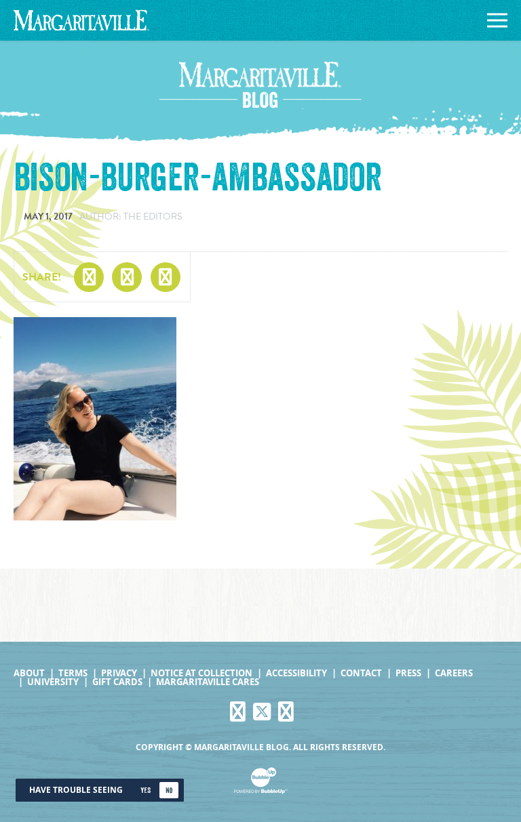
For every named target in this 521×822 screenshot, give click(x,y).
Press (408, 673)
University (53, 682)
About (29, 673)
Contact (361, 673)
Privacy (119, 673)
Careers (454, 673)
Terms (73, 673)
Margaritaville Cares (207, 682)
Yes (145, 790)
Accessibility (296, 673)
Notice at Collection (201, 673)
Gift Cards (117, 682)
